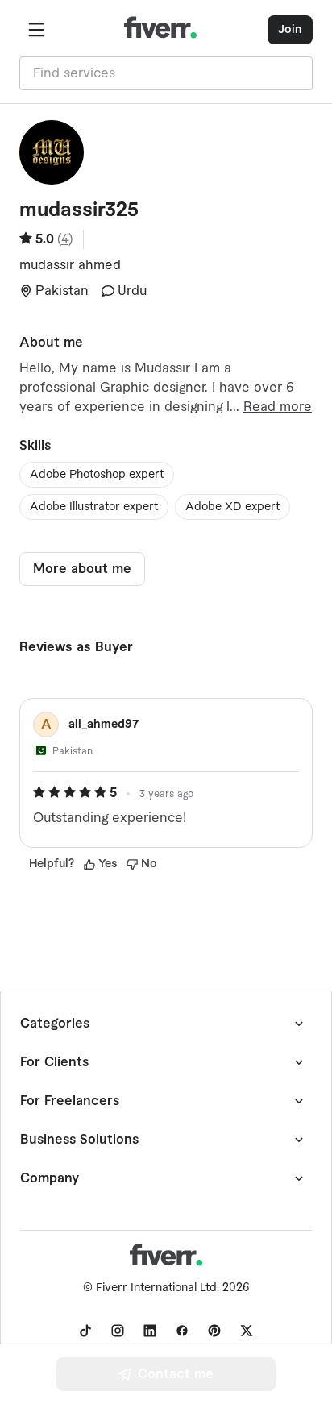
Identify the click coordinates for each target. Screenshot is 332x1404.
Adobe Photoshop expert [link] (97, 474)
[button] (36, 30)
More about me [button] (82, 569)
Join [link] (290, 29)
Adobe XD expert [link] (232, 507)
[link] (85, 1330)
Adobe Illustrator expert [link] (94, 507)
